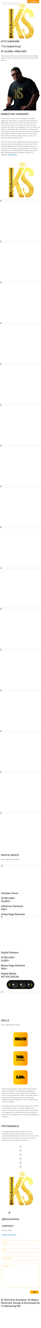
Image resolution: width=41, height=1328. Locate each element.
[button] (11, 3)
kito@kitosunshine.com (9, 1234)
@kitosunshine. (12, 154)
